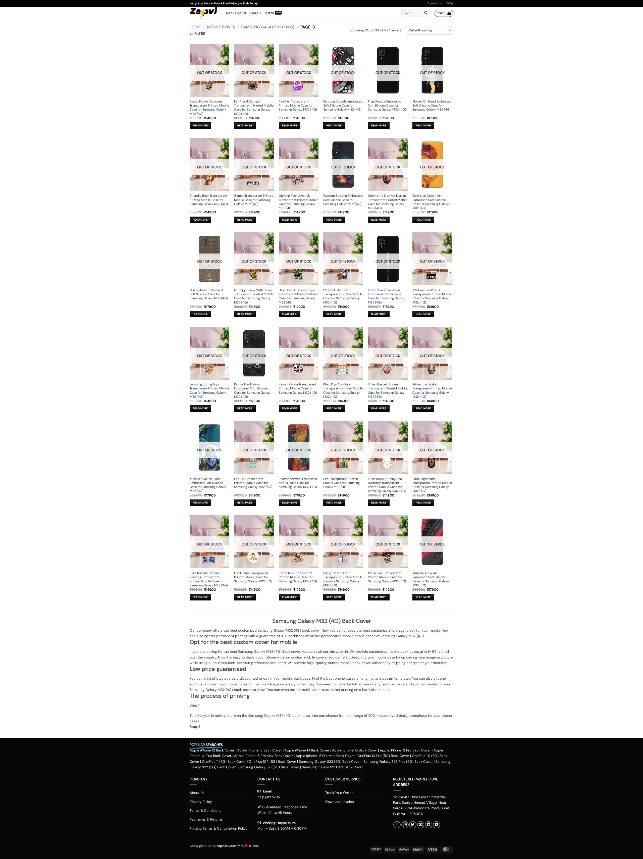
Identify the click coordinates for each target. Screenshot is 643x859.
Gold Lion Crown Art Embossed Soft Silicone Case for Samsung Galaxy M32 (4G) (430, 202)
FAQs (450, 3)
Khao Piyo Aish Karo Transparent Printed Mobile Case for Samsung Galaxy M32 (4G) (343, 390)
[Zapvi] (204, 13)
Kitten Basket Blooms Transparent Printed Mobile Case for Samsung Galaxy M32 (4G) (387, 390)
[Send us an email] (420, 824)
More (254, 13)
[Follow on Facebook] (397, 824)
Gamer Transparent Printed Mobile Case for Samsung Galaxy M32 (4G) (254, 200)
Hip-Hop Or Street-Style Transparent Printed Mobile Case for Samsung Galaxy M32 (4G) (298, 296)
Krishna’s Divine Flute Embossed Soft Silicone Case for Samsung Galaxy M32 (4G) (208, 485)
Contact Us (434, 3)
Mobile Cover (236, 13)
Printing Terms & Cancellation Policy (219, 828)
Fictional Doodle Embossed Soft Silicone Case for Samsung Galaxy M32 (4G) (342, 105)
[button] (444, 13)
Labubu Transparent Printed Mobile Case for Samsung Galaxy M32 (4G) (253, 483)
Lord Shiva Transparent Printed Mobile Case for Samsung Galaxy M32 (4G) (298, 577)
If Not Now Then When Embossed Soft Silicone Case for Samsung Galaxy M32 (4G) (386, 296)
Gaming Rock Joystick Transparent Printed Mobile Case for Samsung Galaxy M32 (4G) (298, 202)
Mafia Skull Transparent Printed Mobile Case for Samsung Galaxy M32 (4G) (387, 577)
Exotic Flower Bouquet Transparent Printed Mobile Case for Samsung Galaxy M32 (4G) (209, 107)
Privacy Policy (201, 801)
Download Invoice (339, 801)
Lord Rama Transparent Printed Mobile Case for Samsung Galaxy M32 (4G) (253, 577)
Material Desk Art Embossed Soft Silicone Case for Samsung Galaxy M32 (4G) (430, 579)
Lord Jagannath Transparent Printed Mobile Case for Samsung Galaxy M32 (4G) (432, 485)
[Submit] (426, 13)
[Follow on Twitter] (412, 824)
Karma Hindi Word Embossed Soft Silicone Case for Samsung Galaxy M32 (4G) (252, 390)
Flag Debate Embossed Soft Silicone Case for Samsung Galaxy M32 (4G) (387, 105)
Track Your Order (339, 792)
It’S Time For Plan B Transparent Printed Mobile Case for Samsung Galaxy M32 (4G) (432, 296)
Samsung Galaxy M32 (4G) (267, 27)
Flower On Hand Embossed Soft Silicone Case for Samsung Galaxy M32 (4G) (432, 105)
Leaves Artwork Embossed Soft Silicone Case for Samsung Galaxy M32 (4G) (298, 483)
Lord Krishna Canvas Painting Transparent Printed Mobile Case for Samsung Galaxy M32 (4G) (209, 579)
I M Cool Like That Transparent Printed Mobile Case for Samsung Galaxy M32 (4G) (343, 296)
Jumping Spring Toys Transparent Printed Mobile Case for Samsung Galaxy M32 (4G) (209, 390)
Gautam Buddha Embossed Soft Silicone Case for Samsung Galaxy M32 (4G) (343, 200)
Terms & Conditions (205, 810)
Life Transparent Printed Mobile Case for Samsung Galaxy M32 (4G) (341, 483)
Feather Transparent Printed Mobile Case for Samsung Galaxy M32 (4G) (298, 105)
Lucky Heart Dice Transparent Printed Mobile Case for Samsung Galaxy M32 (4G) (343, 579)
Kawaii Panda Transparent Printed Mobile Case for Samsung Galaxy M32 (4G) (298, 388)
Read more (200, 125)
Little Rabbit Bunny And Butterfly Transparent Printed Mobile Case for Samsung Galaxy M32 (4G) (387, 485)
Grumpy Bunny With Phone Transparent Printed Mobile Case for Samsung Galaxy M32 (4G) (254, 296)
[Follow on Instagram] (405, 824)
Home (195, 27)
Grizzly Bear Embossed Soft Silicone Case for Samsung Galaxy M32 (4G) (209, 294)
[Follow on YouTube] (436, 824)
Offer (269, 13)
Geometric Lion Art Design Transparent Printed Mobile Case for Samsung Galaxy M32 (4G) (387, 202)
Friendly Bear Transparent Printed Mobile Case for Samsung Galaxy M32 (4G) (209, 200)
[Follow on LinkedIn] (428, 824)
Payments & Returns (206, 819)
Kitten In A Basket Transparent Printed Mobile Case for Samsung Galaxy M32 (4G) (432, 390)
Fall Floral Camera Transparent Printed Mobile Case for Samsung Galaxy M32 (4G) (254, 107)
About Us (197, 792)
